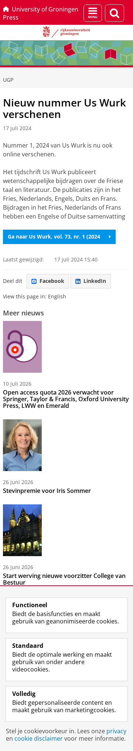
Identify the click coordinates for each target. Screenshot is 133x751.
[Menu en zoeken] (92, 13)
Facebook (52, 280)
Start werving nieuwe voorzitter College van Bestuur (64, 579)
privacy (116, 731)
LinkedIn (94, 280)
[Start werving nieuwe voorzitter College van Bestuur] (22, 530)
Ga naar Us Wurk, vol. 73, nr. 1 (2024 (54, 236)
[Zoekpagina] (114, 13)
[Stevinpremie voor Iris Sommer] (22, 445)
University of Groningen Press (40, 13)
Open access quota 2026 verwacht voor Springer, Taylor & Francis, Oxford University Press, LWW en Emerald (66, 399)
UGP (8, 79)
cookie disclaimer (38, 738)
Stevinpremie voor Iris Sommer (47, 490)
